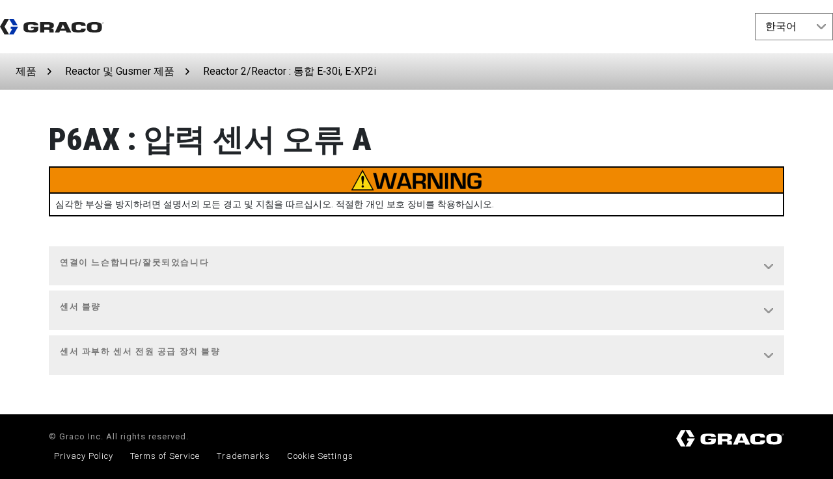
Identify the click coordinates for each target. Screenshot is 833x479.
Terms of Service (165, 456)
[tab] (416, 266)
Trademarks (243, 456)
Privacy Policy (83, 456)
